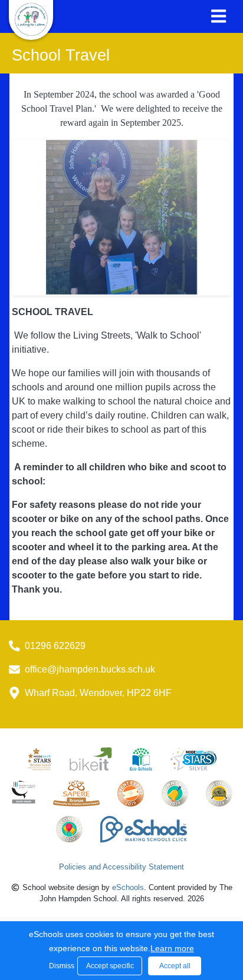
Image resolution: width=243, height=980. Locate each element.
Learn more (172, 948)
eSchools (128, 887)
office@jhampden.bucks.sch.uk (90, 669)
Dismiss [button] (60, 966)
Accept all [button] (175, 966)
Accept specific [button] (110, 966)
